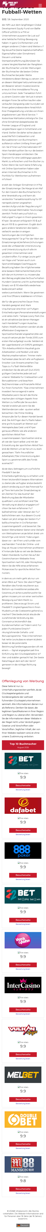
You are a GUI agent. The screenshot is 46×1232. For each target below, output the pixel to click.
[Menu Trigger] (40, 5)
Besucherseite (23, 785)
